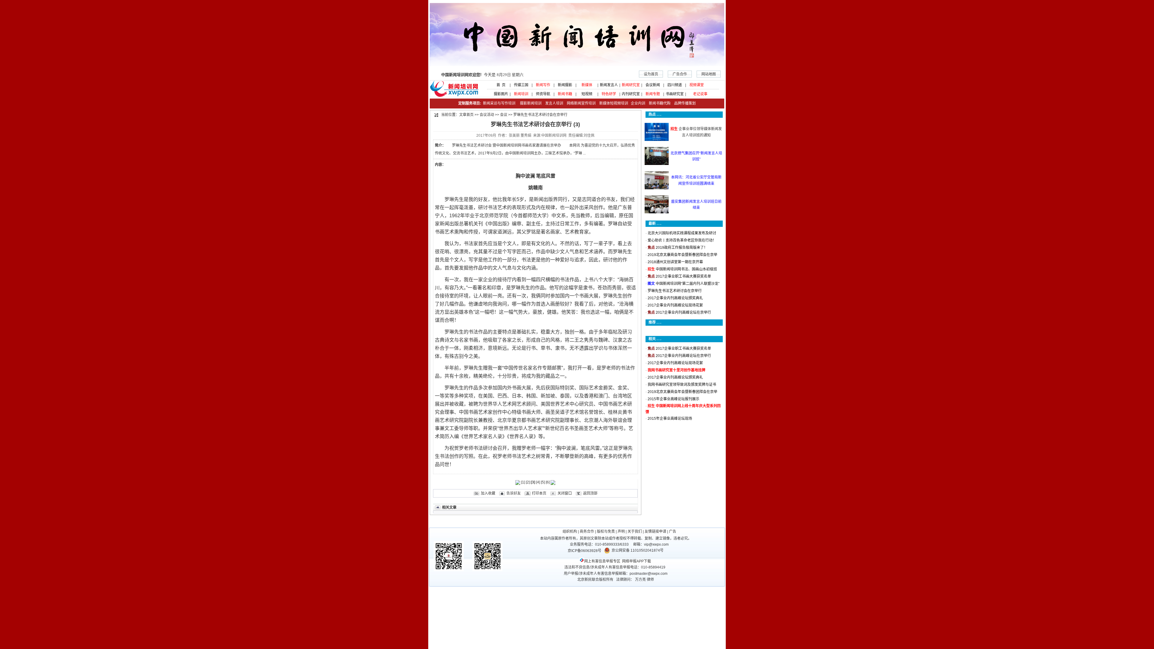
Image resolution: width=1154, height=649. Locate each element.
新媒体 (587, 85)
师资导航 (543, 94)
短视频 (587, 94)
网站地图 (708, 74)
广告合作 (680, 74)
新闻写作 (543, 85)
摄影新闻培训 (531, 103)
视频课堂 (696, 85)
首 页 (499, 85)
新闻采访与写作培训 (498, 103)
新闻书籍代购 (657, 103)
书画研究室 (675, 94)
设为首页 (651, 74)
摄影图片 (499, 94)
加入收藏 (488, 493)
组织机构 (570, 531)
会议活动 (487, 115)
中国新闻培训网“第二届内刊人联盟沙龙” (687, 284)
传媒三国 (521, 85)
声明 (621, 531)
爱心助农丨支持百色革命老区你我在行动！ (682, 240)
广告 (672, 531)
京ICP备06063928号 (584, 551)
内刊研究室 (631, 94)
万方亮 (640, 579)
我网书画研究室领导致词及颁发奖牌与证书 (682, 384)
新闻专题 (653, 94)
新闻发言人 (609, 85)
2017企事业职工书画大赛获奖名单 (683, 276)
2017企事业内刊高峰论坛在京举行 (683, 312)
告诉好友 (513, 493)
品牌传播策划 (683, 103)
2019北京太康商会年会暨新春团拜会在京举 (682, 255)
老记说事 (700, 94)
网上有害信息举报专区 (602, 561)
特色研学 (609, 94)
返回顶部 (590, 493)
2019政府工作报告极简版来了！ (681, 247)
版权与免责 (606, 531)
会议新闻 (653, 85)
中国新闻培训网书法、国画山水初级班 (686, 269)
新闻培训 (521, 94)
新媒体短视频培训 (613, 103)
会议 (503, 115)
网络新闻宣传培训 (581, 103)
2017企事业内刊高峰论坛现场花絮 (675, 305)
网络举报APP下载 (636, 561)
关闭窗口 (564, 493)
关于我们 (634, 531)
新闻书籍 (565, 94)
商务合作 (587, 531)
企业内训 (636, 103)
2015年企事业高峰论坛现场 (670, 418)
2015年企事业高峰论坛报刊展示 (673, 399)
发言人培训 (554, 103)
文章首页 (466, 115)
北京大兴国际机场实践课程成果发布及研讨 (682, 233)
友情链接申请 (655, 531)
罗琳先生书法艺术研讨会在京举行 (675, 291)
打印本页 (539, 493)
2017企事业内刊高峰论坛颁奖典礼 (675, 298)
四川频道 (674, 85)
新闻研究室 (631, 85)
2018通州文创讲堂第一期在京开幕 (675, 262)
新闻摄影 (565, 85)
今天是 (482, 74)
